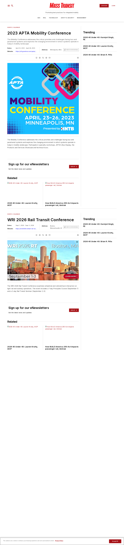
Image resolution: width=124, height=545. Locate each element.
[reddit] (46, 58)
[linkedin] (40, 58)
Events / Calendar (13, 27)
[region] (62, 541)
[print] (78, 58)
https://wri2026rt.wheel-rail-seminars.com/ (26, 228)
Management (81, 17)
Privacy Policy (59, 540)
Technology (53, 17)
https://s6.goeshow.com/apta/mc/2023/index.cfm (26, 51)
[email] (49, 58)
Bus (39, 17)
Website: (10, 51)
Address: (45, 49)
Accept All (115, 541)
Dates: (9, 48)
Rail (44, 17)
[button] (8, 5)
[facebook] (36, 58)
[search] (12, 5)
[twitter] (43, 58)
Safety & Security (67, 17)
